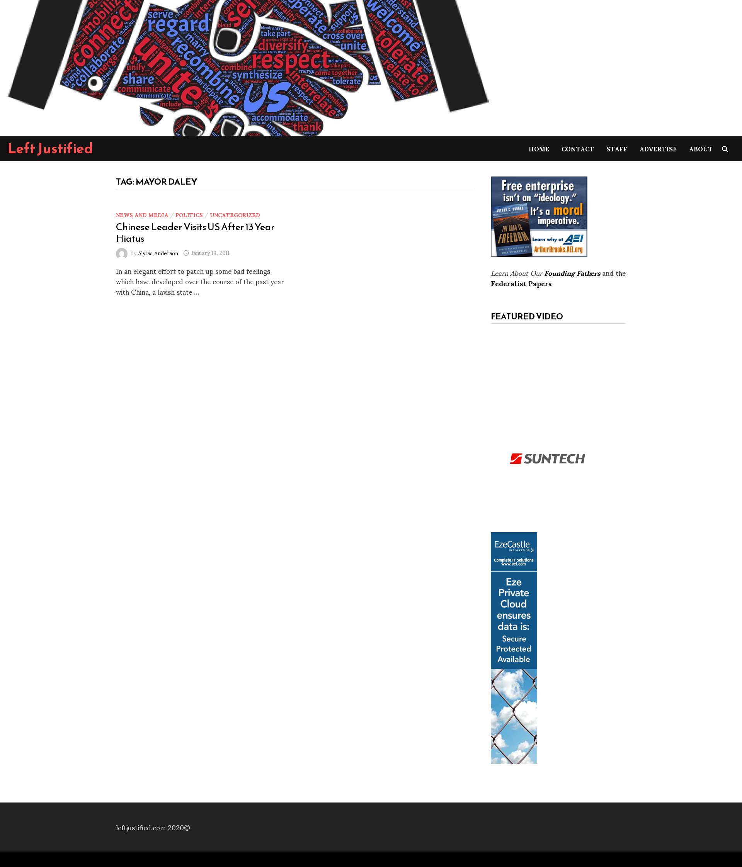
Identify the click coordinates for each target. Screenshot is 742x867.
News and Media (142, 214)
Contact (578, 148)
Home (539, 148)
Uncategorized (235, 214)
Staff (616, 148)
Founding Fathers (572, 272)
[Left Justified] (247, 66)
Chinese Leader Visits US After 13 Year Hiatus (195, 232)
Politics (189, 214)
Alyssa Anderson (158, 252)
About (701, 148)
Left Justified (50, 148)
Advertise (658, 148)
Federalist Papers (521, 283)
